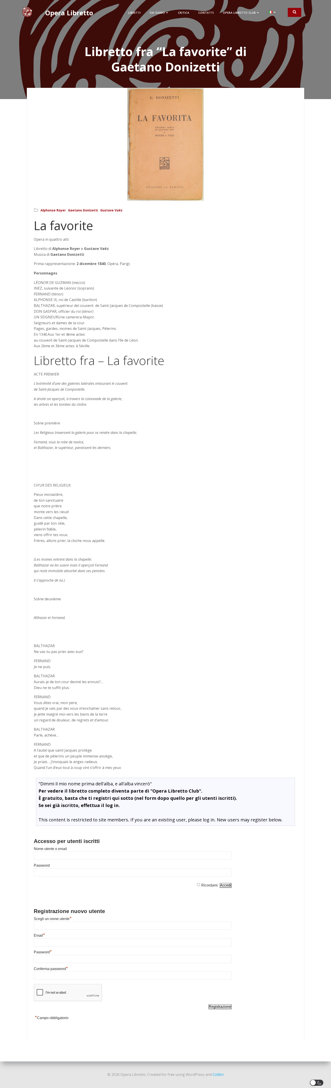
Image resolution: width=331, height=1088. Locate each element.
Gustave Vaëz (111, 210)
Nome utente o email (50, 849)
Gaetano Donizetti (83, 210)
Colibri (218, 1074)
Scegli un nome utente (53, 919)
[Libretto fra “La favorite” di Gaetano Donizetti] (165, 143)
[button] (317, 1083)
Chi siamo (157, 13)
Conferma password (51, 969)
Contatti (206, 13)
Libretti (134, 13)
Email (39, 935)
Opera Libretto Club (239, 13)
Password (42, 865)
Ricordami (209, 885)
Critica (183, 13)
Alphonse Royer (53, 210)
